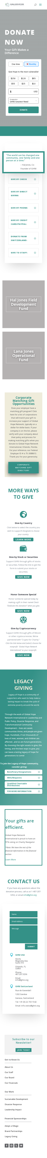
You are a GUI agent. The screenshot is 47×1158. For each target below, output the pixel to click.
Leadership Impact (13, 1109)
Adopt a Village (11, 1126)
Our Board (9, 1077)
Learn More (23, 539)
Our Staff (9, 1072)
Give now (23, 576)
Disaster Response (13, 1104)
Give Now (23, 610)
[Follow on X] (16, 1146)
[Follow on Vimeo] (21, 1146)
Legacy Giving (11, 1136)
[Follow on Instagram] (11, 1146)
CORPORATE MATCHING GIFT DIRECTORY (23, 468)
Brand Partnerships (13, 1131)
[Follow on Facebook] (7, 1146)
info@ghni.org (30, 895)
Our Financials (11, 1083)
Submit (31, 946)
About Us (9, 1067)
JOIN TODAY (23, 1050)
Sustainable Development (16, 1099)
